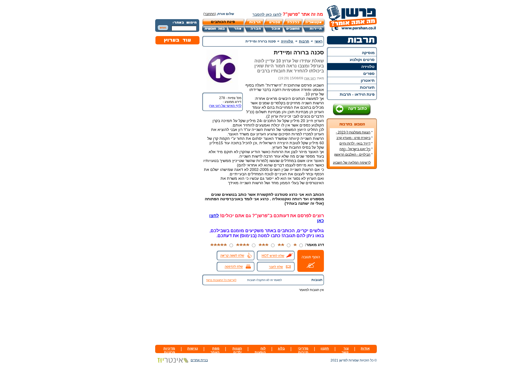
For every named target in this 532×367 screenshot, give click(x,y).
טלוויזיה (368, 66)
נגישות (192, 348)
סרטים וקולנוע (362, 59)
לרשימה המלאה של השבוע (352, 162)
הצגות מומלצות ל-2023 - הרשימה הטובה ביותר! (354, 134)
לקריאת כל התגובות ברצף (221, 280)
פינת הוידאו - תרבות (357, 94)
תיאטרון (368, 80)
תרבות (304, 41)
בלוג (281, 348)
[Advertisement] (352, 256)
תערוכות (367, 87)
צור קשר (345, 350)
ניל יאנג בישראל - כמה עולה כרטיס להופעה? (356, 151)
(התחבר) (209, 14)
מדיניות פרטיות (169, 350)
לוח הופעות (260, 350)
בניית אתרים (199, 360)
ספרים (369, 73)
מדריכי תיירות (303, 350)
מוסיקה (368, 52)
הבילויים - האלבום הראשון (352, 154)
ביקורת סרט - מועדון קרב (353, 138)
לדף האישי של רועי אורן (225, 106)
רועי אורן (310, 78)
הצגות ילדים (237, 350)
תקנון (325, 348)
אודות (365, 348)
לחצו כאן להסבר (267, 14)
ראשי (318, 41)
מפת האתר (215, 350)
